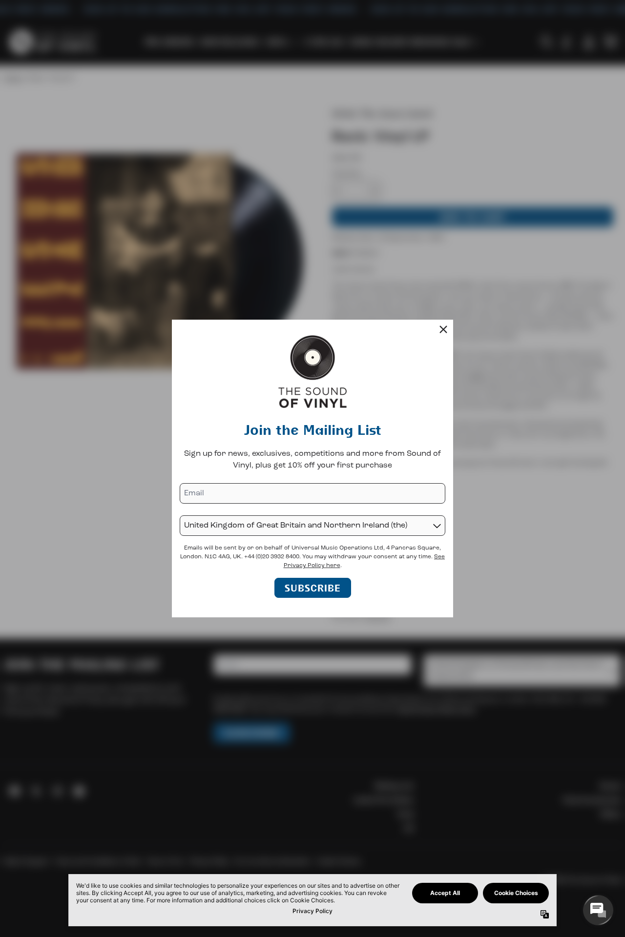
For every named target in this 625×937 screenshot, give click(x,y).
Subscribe (313, 587)
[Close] (443, 329)
